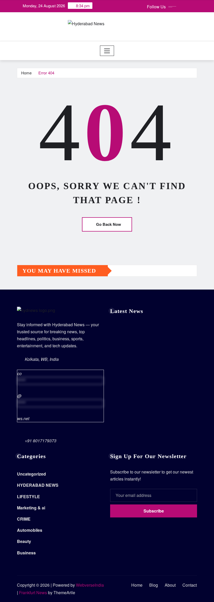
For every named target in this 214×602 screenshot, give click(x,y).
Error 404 (46, 72)
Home (26, 72)
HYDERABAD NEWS (37, 485)
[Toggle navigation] (107, 51)
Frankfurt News (33, 592)
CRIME (24, 519)
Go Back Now (108, 224)
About (170, 585)
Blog (153, 585)
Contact (189, 585)
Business (26, 553)
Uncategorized (31, 474)
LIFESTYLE (28, 496)
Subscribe (154, 511)
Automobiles (29, 530)
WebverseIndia (90, 585)
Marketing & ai (31, 508)
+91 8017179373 (40, 441)
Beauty (24, 541)
